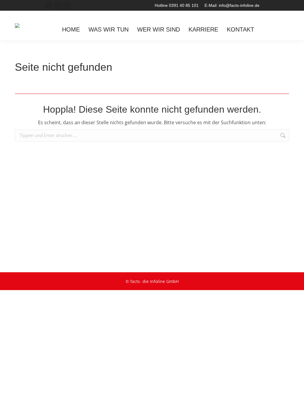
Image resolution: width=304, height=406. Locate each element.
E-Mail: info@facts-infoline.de (232, 5)
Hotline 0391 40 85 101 (177, 5)
